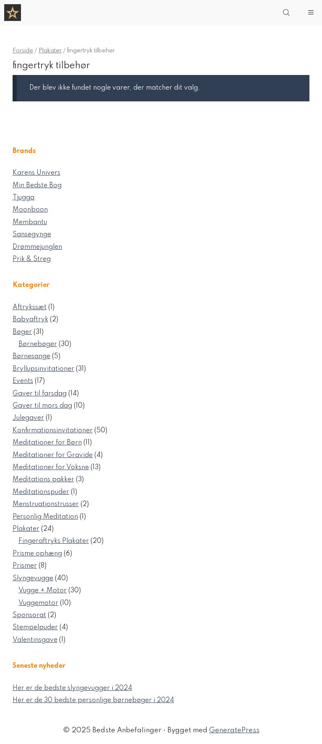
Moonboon (30, 210)
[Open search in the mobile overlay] (287, 12)
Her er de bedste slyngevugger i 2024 (72, 688)
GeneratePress (234, 730)
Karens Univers (36, 173)
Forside (23, 51)
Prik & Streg (32, 259)
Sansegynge (32, 234)
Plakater (50, 51)
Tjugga (23, 197)
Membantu (30, 222)
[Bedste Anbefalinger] (12, 12)
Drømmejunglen (37, 247)
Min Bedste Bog (37, 185)
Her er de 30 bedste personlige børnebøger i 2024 (93, 700)
